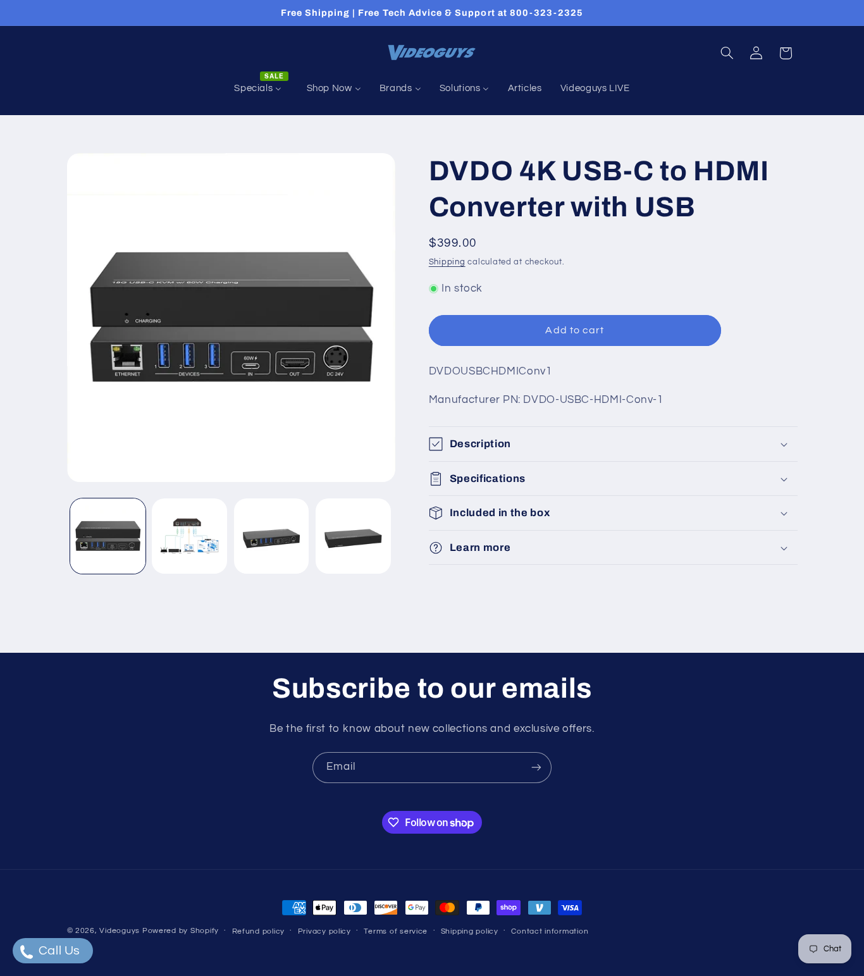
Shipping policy (469, 931)
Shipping (447, 262)
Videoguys (119, 930)
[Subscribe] (536, 767)
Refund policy (258, 931)
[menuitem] (261, 88)
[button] (726, 53)
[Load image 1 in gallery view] (107, 536)
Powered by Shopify (180, 930)
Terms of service (396, 931)
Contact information (549, 931)
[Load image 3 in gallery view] (271, 536)
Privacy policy (324, 931)
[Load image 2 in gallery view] (189, 536)
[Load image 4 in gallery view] (353, 536)
